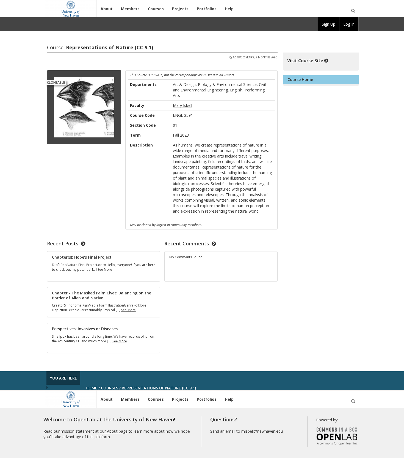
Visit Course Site (305, 61)
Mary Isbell (182, 105)
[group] (328, 24)
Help (229, 8)
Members (130, 8)
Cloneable (56, 82)
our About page (114, 431)
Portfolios (207, 8)
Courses (156, 8)
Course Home (300, 79)
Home (91, 388)
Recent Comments (186, 243)
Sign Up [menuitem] (328, 24)
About (107, 8)
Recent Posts (62, 243)
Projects (180, 8)
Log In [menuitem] (349, 24)
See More (105, 269)
